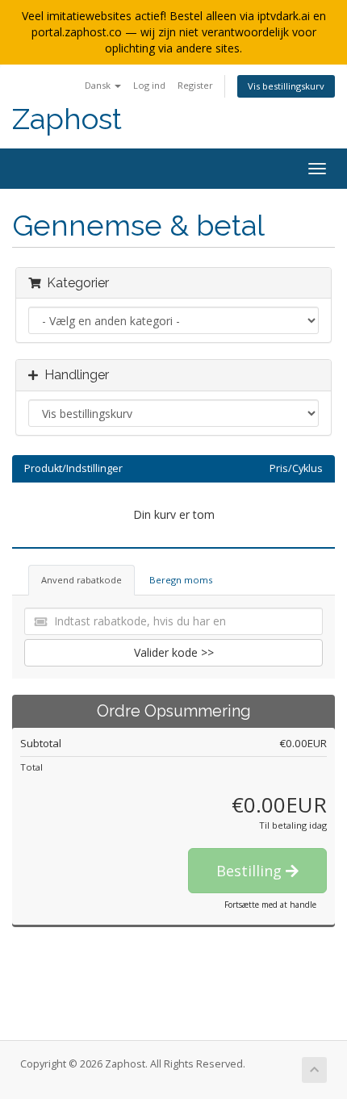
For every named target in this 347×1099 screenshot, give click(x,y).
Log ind (149, 85)
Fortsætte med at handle (270, 904)
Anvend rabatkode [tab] (81, 580)
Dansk (99, 85)
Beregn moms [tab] (180, 580)
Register (195, 85)
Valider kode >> (174, 652)
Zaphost (67, 119)
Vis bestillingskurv (286, 86)
